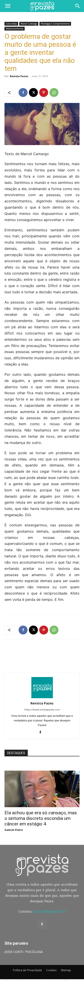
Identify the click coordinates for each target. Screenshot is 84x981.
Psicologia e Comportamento (55, 23)
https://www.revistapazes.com (42, 709)
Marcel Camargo (29, 23)
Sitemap (66, 970)
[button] (7, 6)
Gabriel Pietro (13, 829)
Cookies (51, 970)
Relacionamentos (14, 28)
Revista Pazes (19, 76)
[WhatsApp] (54, 92)
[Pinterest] (43, 92)
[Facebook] (23, 92)
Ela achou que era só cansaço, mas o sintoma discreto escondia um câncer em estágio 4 (40, 818)
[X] (33, 92)
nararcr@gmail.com (49, 911)
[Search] (77, 6)
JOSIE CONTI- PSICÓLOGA (23, 952)
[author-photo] (42, 697)
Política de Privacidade (27, 970)
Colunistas (11, 23)
